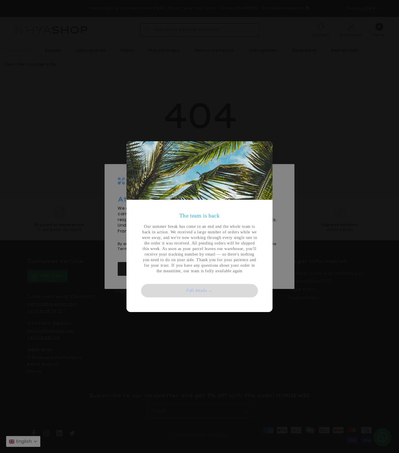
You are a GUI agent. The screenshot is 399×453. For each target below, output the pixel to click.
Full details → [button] (199, 290)
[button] (265, 148)
